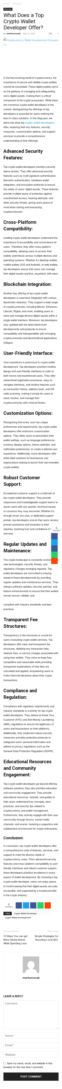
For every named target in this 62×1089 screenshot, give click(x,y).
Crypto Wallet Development (18, 917)
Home (6, 3)
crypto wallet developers (39, 122)
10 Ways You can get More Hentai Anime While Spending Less (15, 940)
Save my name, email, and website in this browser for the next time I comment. (27, 1065)
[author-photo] (31, 973)
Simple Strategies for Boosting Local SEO (47, 938)
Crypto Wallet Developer (25, 913)
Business (17, 3)
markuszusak (13, 33)
